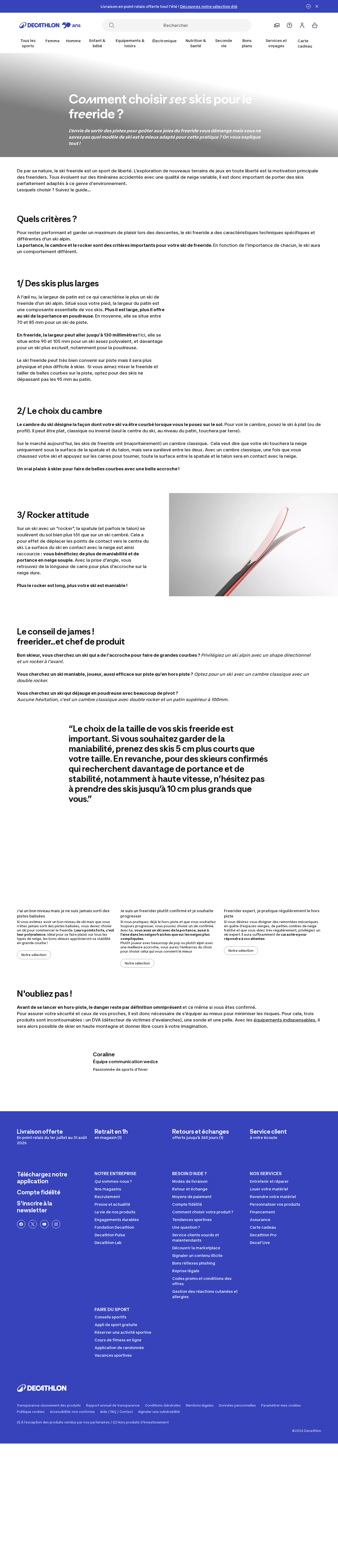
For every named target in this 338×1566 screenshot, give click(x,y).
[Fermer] (317, 6)
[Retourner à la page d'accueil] (50, 25)
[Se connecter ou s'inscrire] (302, 25)
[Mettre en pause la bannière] (308, 6)
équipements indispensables (284, 1020)
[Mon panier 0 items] (314, 25)
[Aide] (289, 25)
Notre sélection (33, 955)
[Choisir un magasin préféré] (276, 25)
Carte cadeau (305, 43)
